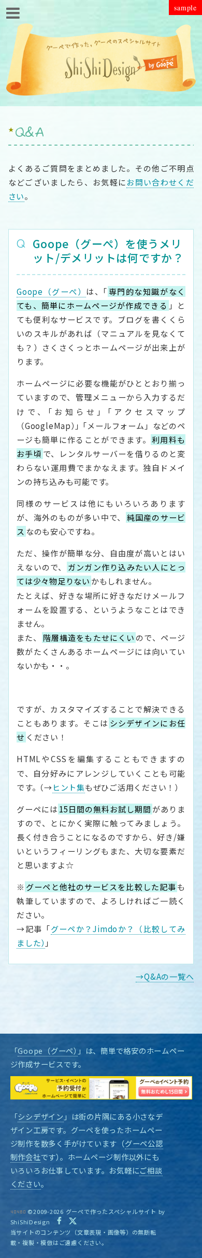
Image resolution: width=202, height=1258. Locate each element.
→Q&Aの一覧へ (165, 976)
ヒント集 (68, 787)
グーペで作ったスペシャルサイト (111, 1211)
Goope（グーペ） (48, 1050)
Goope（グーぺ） (51, 291)
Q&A (30, 133)
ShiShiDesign (30, 1222)
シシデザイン (41, 1116)
